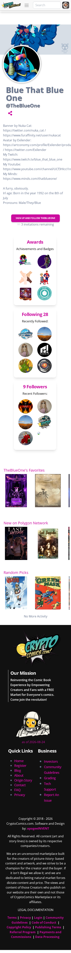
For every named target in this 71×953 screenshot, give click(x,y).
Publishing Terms (48, 927)
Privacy (19, 794)
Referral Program (23, 932)
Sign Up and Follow (35, 218)
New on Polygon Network (26, 522)
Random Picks (16, 572)
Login (38, 918)
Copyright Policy (19, 927)
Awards (35, 242)
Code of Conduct (44, 922)
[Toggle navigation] (26, 5)
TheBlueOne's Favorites (24, 470)
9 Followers (35, 387)
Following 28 (35, 314)
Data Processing (47, 937)
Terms (12, 918)
